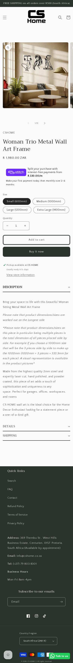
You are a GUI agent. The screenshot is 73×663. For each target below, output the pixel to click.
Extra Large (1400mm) (51, 209)
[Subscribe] (61, 601)
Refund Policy (15, 506)
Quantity (7, 218)
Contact (12, 497)
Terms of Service (17, 514)
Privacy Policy (15, 523)
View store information (21, 274)
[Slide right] (45, 123)
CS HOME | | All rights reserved (40, 661)
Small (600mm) (17, 201)
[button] (5, 17)
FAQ (10, 489)
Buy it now (36, 251)
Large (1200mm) (17, 209)
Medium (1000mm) (48, 201)
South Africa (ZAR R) (34, 640)
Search (11, 480)
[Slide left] (28, 123)
